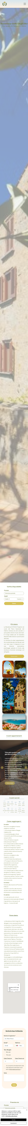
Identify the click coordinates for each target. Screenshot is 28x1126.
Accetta (13, 1120)
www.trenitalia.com (16, 892)
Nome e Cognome (9, 1035)
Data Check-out (19, 1058)
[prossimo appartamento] (26, 767)
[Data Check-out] (16, 1061)
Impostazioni (13, 1123)
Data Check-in (8, 1058)
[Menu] (25, 4)
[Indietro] (2, 767)
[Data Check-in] (5, 1061)
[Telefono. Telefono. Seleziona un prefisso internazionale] (17, 1045)
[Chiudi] (26, 1111)
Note (5, 1073)
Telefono (17, 1042)
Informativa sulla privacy (11, 1116)
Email (6, 1042)
